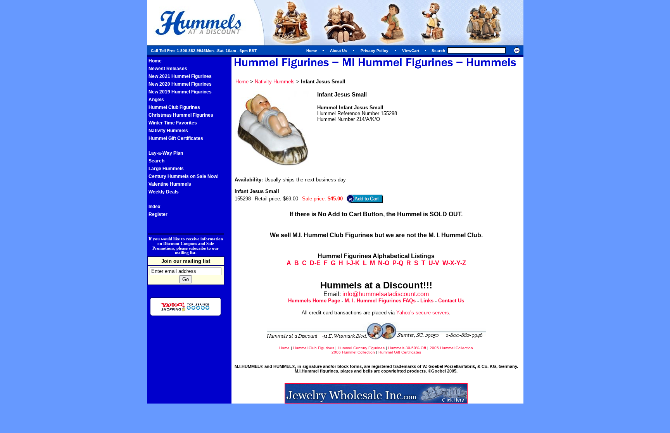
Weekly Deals (164, 192)
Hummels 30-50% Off (407, 348)
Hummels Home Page (314, 301)
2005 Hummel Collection (451, 348)
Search (156, 161)
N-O (383, 263)
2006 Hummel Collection (353, 352)
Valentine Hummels (170, 184)
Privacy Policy (375, 50)
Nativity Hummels (168, 130)
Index (155, 206)
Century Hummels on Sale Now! (184, 176)
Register (158, 214)
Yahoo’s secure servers (422, 313)
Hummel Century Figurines (361, 348)
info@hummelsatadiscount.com (385, 294)
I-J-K (353, 263)
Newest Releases (168, 68)
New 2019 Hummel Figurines (180, 92)
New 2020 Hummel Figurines (180, 84)
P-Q (397, 263)
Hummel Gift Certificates (176, 138)
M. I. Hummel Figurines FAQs (380, 301)
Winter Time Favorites (173, 123)
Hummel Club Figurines (174, 107)
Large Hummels (166, 168)
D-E (315, 263)
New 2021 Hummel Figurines (180, 76)
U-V (433, 263)
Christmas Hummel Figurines (181, 115)
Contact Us (451, 301)
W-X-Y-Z (454, 263)
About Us (338, 50)
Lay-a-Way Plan (166, 153)
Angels (156, 99)
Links (426, 301)
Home (311, 50)
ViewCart (410, 50)
